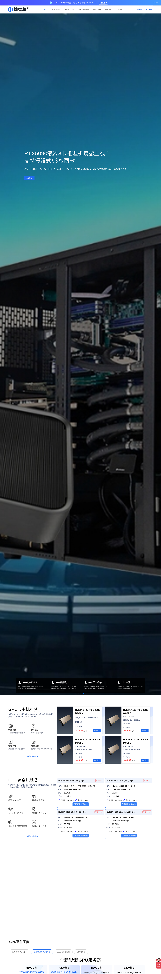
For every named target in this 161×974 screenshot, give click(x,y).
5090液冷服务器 (63, 952)
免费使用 (96, 730)
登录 (145, 9)
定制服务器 (81, 952)
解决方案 (108, 9)
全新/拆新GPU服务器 (42, 952)
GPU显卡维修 (69, 9)
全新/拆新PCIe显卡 (19, 952)
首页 (45, 9)
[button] (76, 693)
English (155, 3)
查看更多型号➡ (32, 756)
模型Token (97, 9)
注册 (150, 9)
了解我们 (119, 9)
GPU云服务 (55, 9)
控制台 (140, 9)
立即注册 (102, 3)
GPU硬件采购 (84, 9)
